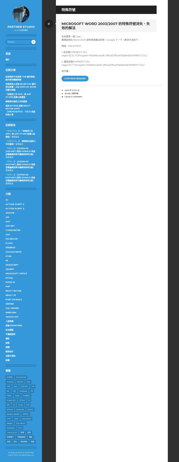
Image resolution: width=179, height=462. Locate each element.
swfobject (11, 428)
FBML (9, 396)
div (8, 391)
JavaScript (12, 265)
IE (29, 400)
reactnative (26, 419)
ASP (8, 221)
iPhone (10, 409)
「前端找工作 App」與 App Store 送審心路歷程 (20, 134)
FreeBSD (10, 247)
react (16, 419)
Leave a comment (74, 97)
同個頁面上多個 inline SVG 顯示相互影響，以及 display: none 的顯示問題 (21, 87)
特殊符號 (75, 93)
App (28, 382)
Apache (10, 213)
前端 (22, 432)
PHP (8, 286)
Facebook (12, 239)
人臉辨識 (9, 321)
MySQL (9, 278)
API (7, 217)
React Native (13, 291)
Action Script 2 (15, 204)
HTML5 (22, 400)
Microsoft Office (16, 273)
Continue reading (75, 78)
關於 (8, 59)
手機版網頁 (10, 334)
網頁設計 (9, 351)
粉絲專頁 (24, 442)
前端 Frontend (14, 325)
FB (32, 391)
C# (32, 386)
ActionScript (21, 377)
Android (10, 382)
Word (68, 93)
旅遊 (8, 343)
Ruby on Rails (14, 299)
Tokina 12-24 (12, 432)
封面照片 (10, 437)
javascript (20, 409)
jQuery (10, 269)
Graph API (11, 400)
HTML (9, 256)
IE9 (8, 405)
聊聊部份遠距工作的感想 (16, 101)
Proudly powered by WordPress (21, 453)
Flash (9, 243)
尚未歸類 (9, 330)
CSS (8, 234)
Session (10, 423)
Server (10, 304)
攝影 (8, 338)
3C (7, 200)
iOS (27, 405)
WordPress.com (27, 455)
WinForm (11, 312)
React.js (11, 295)
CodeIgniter (13, 230)
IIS (7, 260)
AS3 (8, 386)
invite (20, 405)
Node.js (10, 282)
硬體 (8, 347)
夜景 (29, 432)
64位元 (9, 377)
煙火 (15, 442)
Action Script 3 (15, 208)
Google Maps (14, 252)
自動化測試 (10, 356)
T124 (20, 428)
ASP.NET (10, 226)
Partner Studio (21, 26)
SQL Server (12, 308)
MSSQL (26, 414)
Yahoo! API (12, 317)
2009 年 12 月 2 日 (72, 90)
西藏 (32, 442)
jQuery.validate (13, 414)
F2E (14, 391)
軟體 (8, 360)
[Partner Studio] (21, 14)
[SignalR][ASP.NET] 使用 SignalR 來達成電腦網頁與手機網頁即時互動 (20, 151)
